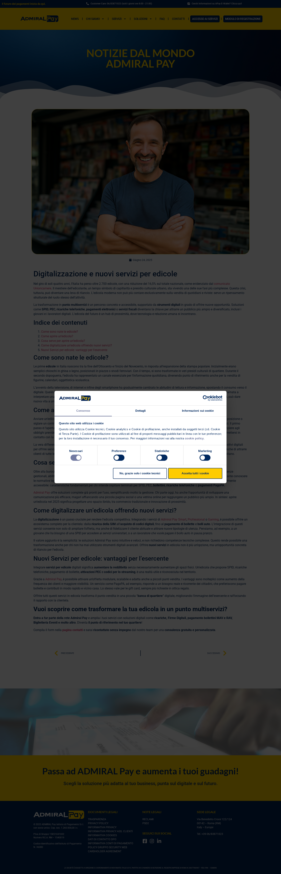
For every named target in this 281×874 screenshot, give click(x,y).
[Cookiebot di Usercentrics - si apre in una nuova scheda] (205, 398)
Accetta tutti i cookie (195, 473)
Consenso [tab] (83, 410)
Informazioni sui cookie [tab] (198, 410)
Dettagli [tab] (140, 410)
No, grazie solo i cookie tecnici (139, 473)
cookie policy (194, 438)
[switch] (119, 457)
